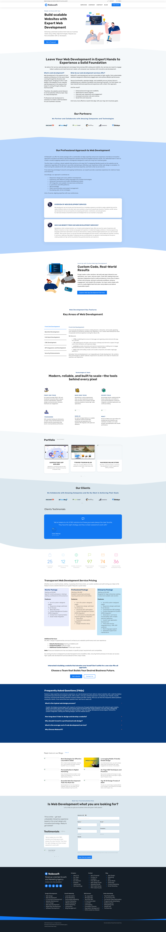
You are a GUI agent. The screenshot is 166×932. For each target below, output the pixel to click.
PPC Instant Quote (96, 888)
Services (84, 5)
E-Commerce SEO (90, 901)
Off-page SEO (89, 897)
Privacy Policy (113, 922)
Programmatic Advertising (112, 901)
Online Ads (111, 882)
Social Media (111, 881)
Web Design (111, 875)
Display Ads (107, 906)
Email (102, 822)
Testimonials (77, 884)
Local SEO (88, 903)
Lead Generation (70, 896)
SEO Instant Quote (96, 886)
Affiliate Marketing (70, 903)
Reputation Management (92, 908)
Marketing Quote (95, 884)
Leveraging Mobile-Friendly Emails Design (110, 759)
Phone (79, 828)
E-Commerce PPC (109, 897)
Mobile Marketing (70, 904)
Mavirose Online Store (109, 462)
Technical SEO (89, 899)
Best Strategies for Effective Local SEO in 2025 (71, 759)
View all (67, 752)
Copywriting (68, 906)
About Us (76, 875)
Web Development (51, 897)
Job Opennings (77, 886)
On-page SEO (89, 896)
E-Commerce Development (54, 899)
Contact (111, 1)
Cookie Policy (119, 922)
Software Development (52, 908)
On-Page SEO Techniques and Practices (111, 770)
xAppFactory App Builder (56, 463)
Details (79, 836)
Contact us (94, 877)
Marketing (111, 877)
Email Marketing (112, 886)
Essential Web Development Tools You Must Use (70, 781)
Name (80, 822)
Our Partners (77, 881)
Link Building (88, 904)
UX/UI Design (50, 903)
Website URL (82, 815)
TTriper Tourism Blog (83, 462)
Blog (106, 5)
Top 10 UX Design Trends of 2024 (110, 781)
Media (119, 1)
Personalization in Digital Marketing (70, 770)
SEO (109, 879)
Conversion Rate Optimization (113, 899)
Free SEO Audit (95, 881)
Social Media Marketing (72, 899)
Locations (93, 879)
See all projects (60, 439)
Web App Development (52, 904)
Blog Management (70, 908)
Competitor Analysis (90, 906)
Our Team (76, 877)
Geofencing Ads (108, 903)
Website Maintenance (52, 901)
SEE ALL (63, 831)
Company (92, 5)
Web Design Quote (96, 882)
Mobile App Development (53, 906)
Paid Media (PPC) (109, 896)
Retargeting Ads (109, 904)
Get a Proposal (95, 875)
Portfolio (75, 882)
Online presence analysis (92, 910)
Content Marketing (113, 884)
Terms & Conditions (107, 922)
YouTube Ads (108, 908)
